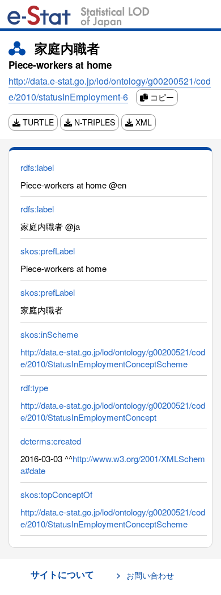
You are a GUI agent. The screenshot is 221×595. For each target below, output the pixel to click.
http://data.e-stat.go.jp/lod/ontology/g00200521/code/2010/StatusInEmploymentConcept (112, 411)
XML (142, 122)
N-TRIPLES (93, 122)
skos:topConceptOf (56, 494)
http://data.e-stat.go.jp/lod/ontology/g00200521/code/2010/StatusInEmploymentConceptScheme (112, 358)
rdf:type (34, 387)
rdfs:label (37, 167)
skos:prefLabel (47, 251)
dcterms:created (50, 441)
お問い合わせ (150, 575)
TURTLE (37, 122)
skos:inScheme (49, 334)
